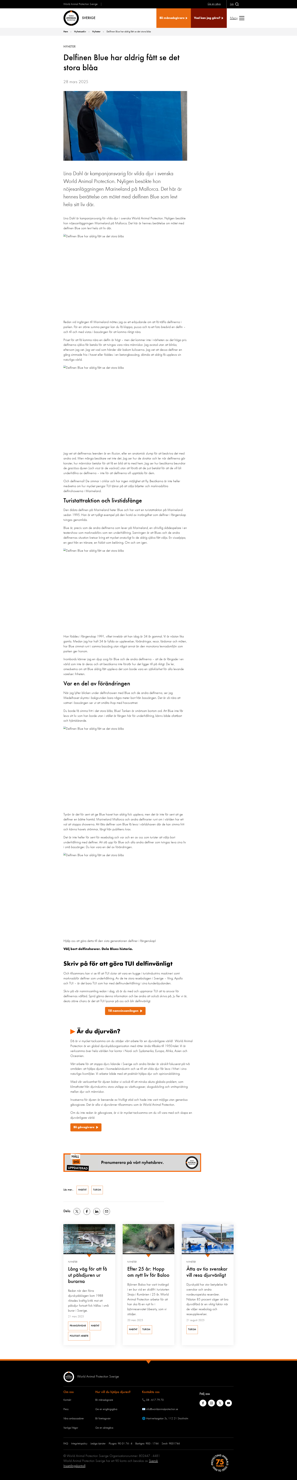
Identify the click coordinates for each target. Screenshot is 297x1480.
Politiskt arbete (79, 1336)
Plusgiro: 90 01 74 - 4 (120, 1443)
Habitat (82, 1190)
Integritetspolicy (79, 1443)
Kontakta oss (150, 1392)
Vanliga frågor (70, 1427)
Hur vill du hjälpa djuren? (113, 1392)
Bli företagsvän (103, 1418)
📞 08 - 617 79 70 (153, 1400)
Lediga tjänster (98, 1443)
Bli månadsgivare (104, 1400)
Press (66, 1409)
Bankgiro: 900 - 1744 (147, 1443)
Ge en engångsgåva (106, 1409)
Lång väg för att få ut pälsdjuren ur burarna (87, 1275)
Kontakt (67, 1400)
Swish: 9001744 (171, 1443)
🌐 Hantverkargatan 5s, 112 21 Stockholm (165, 1418)
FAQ (65, 1443)
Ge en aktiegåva (104, 1427)
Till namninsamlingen (123, 1011)
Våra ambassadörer (73, 1418)
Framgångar (78, 1326)
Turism (97, 1190)
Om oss (68, 1392)
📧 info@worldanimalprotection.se (160, 1409)
